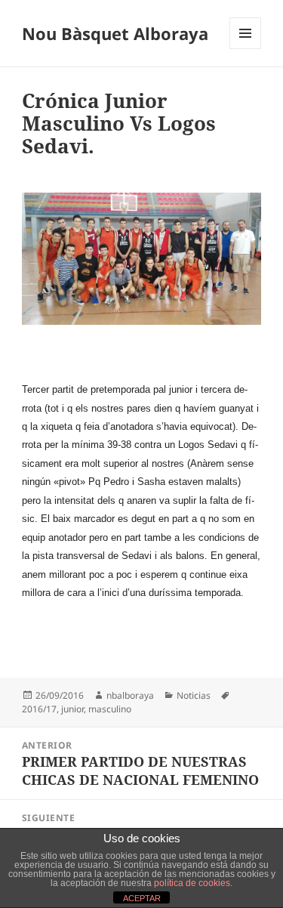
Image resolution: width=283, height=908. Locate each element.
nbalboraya (130, 695)
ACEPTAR (142, 898)
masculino (109, 709)
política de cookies (192, 883)
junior (72, 709)
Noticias (194, 695)
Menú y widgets (245, 48)
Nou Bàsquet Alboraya (115, 33)
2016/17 (39, 709)
